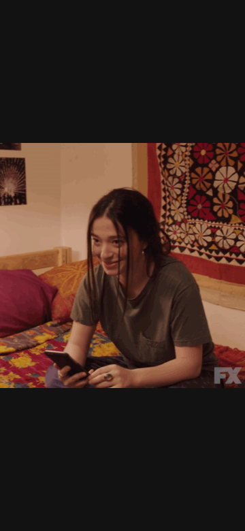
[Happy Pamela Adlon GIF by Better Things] (122, 265)
